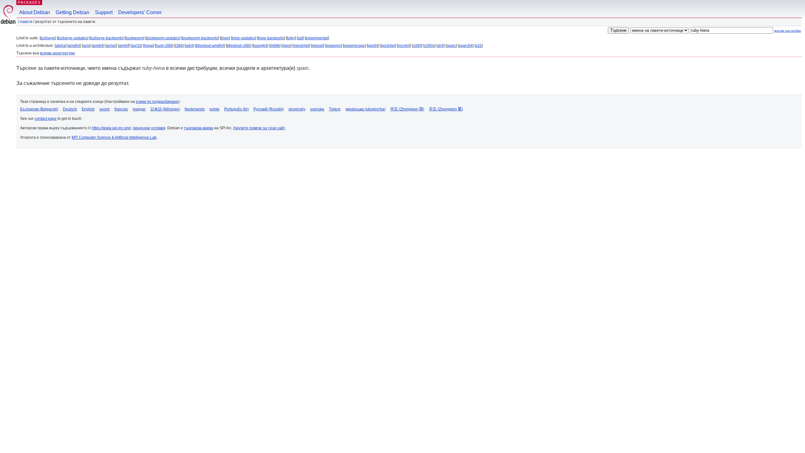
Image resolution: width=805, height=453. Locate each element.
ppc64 (373, 45)
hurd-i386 (164, 45)
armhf (124, 45)
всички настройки (787, 30)
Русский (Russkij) (268, 109)
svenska (317, 109)
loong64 (260, 45)
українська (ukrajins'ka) (365, 109)
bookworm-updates (162, 38)
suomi (104, 109)
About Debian (34, 12)
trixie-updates (243, 38)
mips (286, 45)
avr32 (136, 45)
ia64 (189, 45)
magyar (139, 109)
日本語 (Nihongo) (165, 109)
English (88, 109)
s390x (429, 45)
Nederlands (195, 109)
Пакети (26, 22)
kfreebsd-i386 (238, 45)
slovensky (296, 109)
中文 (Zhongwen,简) (407, 109)
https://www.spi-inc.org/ (111, 128)
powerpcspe (354, 45)
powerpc (333, 45)
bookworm (134, 38)
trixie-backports (271, 38)
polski (214, 109)
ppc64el (388, 45)
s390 (417, 45)
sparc (451, 45)
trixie (225, 38)
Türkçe (335, 109)
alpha (60, 45)
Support (104, 12)
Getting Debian (72, 12)
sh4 (440, 45)
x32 (478, 45)
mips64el (301, 45)
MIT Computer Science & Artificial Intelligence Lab (114, 137)
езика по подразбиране (157, 101)
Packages (29, 2)
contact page (46, 118)
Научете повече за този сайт (259, 128)
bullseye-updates (72, 38)
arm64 (97, 45)
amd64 (74, 45)
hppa (148, 45)
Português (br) (236, 109)
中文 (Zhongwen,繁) (446, 109)
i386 (179, 45)
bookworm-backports (200, 38)
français (121, 109)
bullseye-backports (106, 38)
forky (291, 38)
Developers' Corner (140, 12)
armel (111, 45)
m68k (275, 45)
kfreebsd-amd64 (210, 45)
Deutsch (70, 109)
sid (300, 38)
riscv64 (404, 45)
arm (86, 45)
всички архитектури (57, 53)
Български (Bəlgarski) (39, 109)
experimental (317, 38)
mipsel (317, 45)
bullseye (48, 38)
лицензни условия (149, 128)
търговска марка (198, 128)
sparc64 (466, 45)
